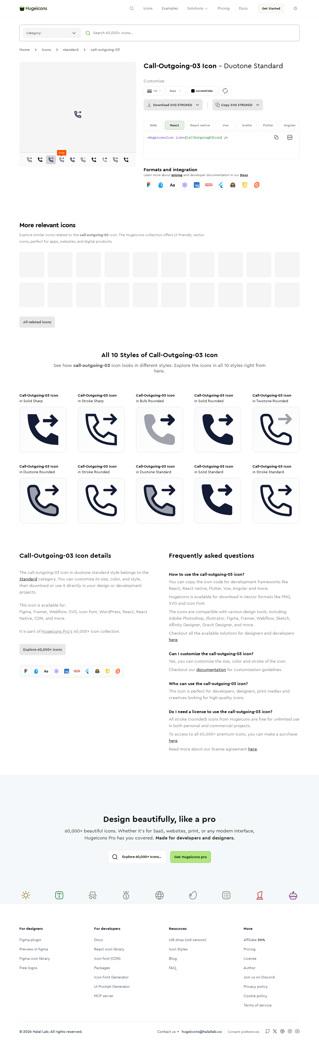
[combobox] (52, 33)
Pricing (249, 949)
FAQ (172, 968)
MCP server (103, 996)
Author (249, 968)
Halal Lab (41, 1031)
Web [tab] (153, 125)
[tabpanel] (222, 145)
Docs (244, 175)
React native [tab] (200, 125)
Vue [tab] (225, 125)
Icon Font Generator (111, 977)
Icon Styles (178, 949)
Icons (46, 49)
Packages (102, 968)
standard (70, 49)
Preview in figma (33, 949)
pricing (176, 175)
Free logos (28, 968)
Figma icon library (34, 958)
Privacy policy (256, 986)
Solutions (195, 8)
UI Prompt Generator (112, 986)
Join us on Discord (259, 977)
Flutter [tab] (268, 125)
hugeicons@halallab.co (202, 1031)
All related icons (37, 322)
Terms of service (258, 1005)
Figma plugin (30, 939)
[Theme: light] (295, 8)
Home (24, 49)
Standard (28, 579)
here (173, 640)
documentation (211, 670)
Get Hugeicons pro (190, 857)
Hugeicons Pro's (56, 631)
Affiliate (254, 939)
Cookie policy (255, 996)
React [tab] (174, 125)
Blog (173, 958)
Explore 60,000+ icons (42, 649)
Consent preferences (243, 1031)
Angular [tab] (290, 125)
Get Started (271, 8)
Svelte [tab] (247, 125)
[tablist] (222, 125)
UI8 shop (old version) (187, 939)
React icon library (109, 949)
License (250, 958)
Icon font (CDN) (107, 958)
